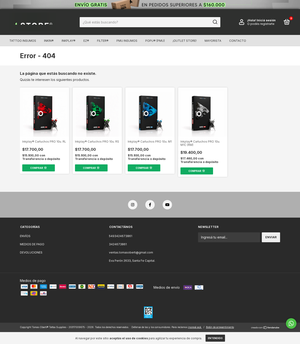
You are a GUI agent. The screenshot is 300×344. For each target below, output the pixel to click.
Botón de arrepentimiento (220, 327)
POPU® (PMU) (155, 40)
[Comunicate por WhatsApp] (291, 323)
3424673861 (118, 244)
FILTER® (103, 40)
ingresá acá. (195, 327)
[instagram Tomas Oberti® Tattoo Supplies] (132, 204)
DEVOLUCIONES (31, 252)
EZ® (86, 40)
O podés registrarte (260, 24)
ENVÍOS (25, 236)
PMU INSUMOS (126, 40)
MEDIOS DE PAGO (32, 244)
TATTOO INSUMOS (22, 40)
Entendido (215, 338)
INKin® (49, 40)
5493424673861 (120, 236)
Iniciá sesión (266, 20)
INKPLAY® (68, 40)
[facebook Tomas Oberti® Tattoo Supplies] (150, 204)
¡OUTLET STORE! (185, 40)
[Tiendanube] (265, 328)
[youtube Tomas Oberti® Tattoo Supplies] (167, 204)
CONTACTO (237, 40)
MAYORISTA (213, 40)
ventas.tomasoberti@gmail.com (131, 252)
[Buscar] (215, 22)
